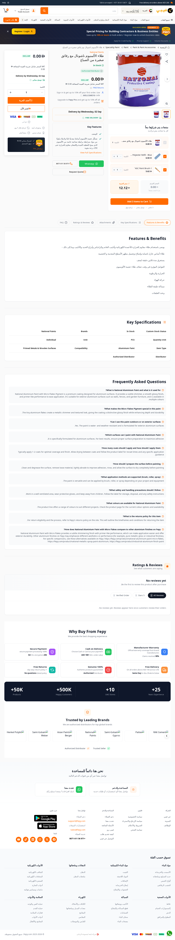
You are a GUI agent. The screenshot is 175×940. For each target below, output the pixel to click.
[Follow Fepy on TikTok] (25, 839)
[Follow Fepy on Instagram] (40, 839)
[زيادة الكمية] (114, 156)
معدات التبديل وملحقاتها (75, 908)
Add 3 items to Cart (137, 201)
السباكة (124, 897)
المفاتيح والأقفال (36, 921)
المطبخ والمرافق (164, 917)
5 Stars (140, 595)
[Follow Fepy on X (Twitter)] (47, 839)
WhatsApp (89, 163)
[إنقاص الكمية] (120, 156)
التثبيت (125, 872)
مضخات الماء (122, 921)
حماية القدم (38, 908)
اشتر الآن (25, 108)
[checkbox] (165, 142)
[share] (166, 61)
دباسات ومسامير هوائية (33, 889)
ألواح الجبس (166, 881)
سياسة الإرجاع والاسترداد (132, 821)
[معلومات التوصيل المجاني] (83, 118)
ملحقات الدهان (79, 876)
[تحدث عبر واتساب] (169, 933)
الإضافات (124, 881)
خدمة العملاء (80, 834)
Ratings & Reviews (81, 222)
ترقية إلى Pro (38, 149)
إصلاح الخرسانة (122, 885)
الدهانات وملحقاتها (77, 865)
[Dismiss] (7, 31)
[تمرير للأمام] (22, 20)
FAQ (62, 222)
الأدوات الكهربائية (35, 865)
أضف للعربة (24, 100)
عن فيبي (167, 816)
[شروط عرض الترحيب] (81, 95)
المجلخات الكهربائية (35, 876)
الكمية (42, 87)
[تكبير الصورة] (166, 103)
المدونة (168, 821)
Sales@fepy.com (78, 829)
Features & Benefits (155, 222)
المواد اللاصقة (122, 876)
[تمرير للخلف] (153, 20)
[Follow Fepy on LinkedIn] (33, 839)
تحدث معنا (110, 821)
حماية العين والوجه (35, 904)
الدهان (82, 872)
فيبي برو (110, 829)
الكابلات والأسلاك (78, 904)
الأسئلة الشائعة (108, 825)
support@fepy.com (76, 821)
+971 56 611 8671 (77, 838)
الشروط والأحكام (135, 825)
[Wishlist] (166, 54)
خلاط (169, 904)
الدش (168, 912)
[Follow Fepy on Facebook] (54, 839)
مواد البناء (166, 865)
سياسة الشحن (136, 829)
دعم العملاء (109, 816)
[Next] (167, 79)
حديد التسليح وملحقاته (162, 876)
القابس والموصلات (78, 921)
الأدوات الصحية (164, 897)
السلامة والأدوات (35, 897)
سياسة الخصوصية (135, 816)
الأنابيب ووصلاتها (121, 904)
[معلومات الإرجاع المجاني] (91, 88)
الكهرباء (81, 897)
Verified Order (121, 595)
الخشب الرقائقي (164, 885)
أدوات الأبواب (37, 917)
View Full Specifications (90, 152)
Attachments (105, 222)
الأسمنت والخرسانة (163, 872)
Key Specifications (129, 222)
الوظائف (167, 825)
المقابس (82, 917)
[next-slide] (167, 736)
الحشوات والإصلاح (121, 889)
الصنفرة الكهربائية (35, 881)
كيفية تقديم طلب (107, 834)
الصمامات (124, 912)
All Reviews (157, 595)
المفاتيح (82, 912)
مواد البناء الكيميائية (119, 865)
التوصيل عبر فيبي (107, 838)
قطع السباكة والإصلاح (119, 908)
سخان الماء (123, 917)
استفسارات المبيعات (77, 825)
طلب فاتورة (9, 20)
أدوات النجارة (37, 885)
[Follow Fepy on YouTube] (18, 839)
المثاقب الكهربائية (36, 872)
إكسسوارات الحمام (163, 908)
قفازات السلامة (36, 912)
